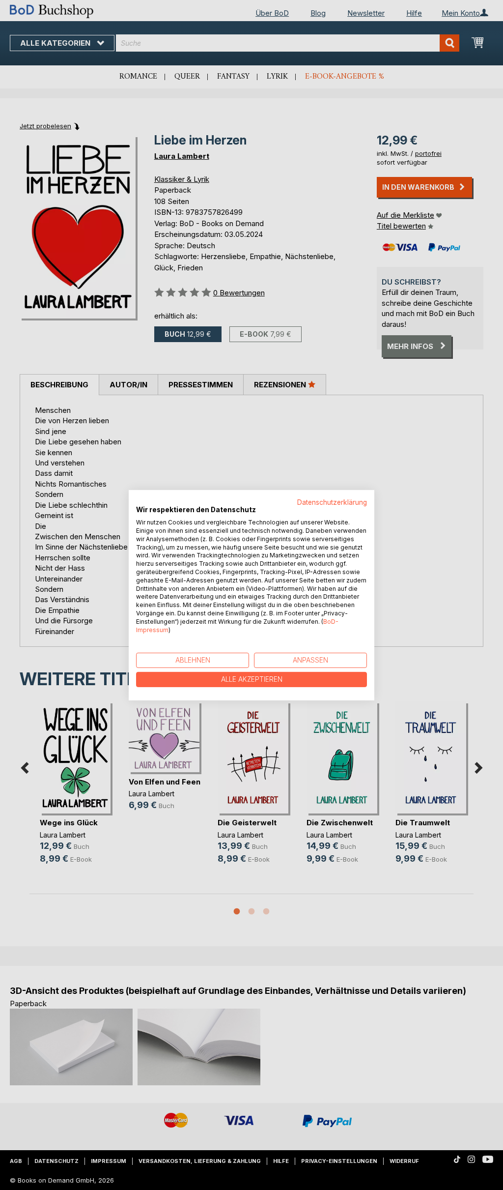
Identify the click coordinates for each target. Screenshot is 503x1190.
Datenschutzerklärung (332, 502)
